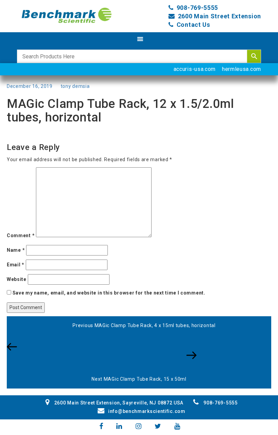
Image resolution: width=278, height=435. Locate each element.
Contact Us (193, 24)
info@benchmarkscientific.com (146, 411)
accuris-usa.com (195, 69)
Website (16, 279)
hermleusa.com (241, 69)
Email (15, 264)
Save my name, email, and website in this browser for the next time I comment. (109, 293)
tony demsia (75, 86)
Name (16, 250)
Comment (21, 235)
